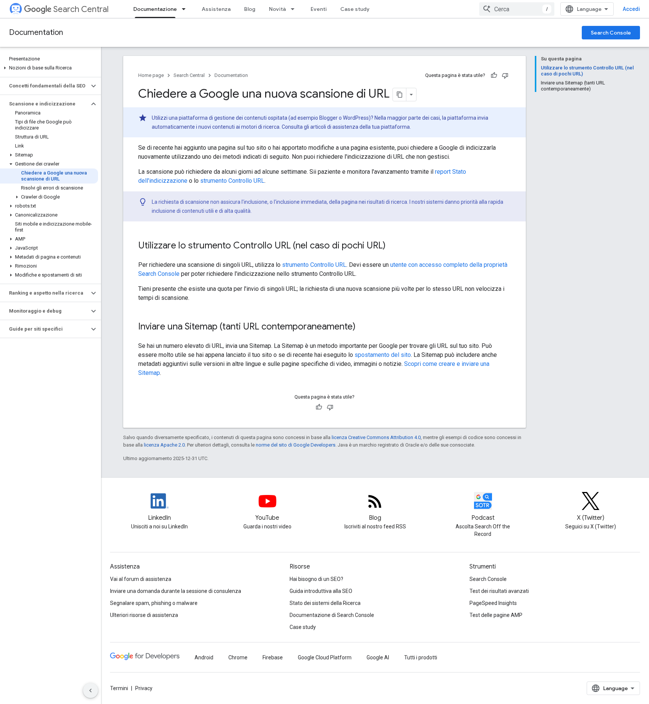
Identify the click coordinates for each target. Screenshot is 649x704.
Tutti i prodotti (420, 657)
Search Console (611, 32)
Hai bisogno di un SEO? (316, 579)
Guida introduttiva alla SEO (321, 591)
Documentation (36, 32)
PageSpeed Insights (493, 603)
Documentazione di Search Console (332, 615)
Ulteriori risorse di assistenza (144, 615)
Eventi (319, 9)
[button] (49, 67)
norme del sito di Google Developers (295, 445)
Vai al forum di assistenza (140, 579)
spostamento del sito (383, 354)
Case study (355, 9)
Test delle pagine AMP (495, 615)
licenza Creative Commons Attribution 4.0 (376, 437)
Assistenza (216, 9)
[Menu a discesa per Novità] (295, 9)
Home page (151, 75)
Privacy (143, 688)
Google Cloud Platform (325, 657)
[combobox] (516, 9)
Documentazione (155, 9)
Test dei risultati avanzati (499, 591)
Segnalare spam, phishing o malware (154, 603)
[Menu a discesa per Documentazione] (186, 9)
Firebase (273, 657)
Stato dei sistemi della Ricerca (325, 603)
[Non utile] (505, 75)
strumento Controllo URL (232, 180)
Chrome (238, 657)
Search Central (81, 9)
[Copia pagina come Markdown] (399, 94)
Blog (249, 9)
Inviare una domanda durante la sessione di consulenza (175, 591)
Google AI (378, 657)
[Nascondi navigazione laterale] (90, 690)
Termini (119, 688)
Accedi (631, 9)
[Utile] (494, 75)
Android (204, 657)
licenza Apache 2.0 (164, 445)
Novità (277, 9)
